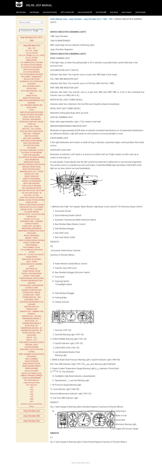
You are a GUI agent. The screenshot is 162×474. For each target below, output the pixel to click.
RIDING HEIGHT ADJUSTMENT (31, 259)
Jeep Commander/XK (85, 12)
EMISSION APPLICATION (31, 162)
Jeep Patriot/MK (100, 12)
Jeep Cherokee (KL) (31, 421)
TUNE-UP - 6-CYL (31, 340)
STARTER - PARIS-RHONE (31, 276)
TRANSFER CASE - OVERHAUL (32, 316)
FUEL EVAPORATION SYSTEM (31, 188)
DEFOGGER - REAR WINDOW (31, 119)
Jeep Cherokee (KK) (31, 416)
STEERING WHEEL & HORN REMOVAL (32, 285)
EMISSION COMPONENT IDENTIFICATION (32, 164)
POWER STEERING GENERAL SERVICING (31, 240)
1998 (31, 394)
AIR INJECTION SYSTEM (31, 79)
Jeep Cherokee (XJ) (31, 45)
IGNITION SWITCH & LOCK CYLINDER (31, 207)
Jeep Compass (126, 12)
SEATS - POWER (31, 262)
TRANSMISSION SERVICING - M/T (31, 330)
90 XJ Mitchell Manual (31, 380)
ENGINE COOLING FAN (32, 176)
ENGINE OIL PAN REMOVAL (31, 179)
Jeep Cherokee (21, 12)
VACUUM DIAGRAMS (31, 347)
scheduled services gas (31, 219)
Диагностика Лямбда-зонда (31, 373)
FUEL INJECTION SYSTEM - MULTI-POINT (31, 190)
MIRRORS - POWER (31, 238)
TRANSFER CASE (31, 309)
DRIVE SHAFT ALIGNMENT (31, 138)
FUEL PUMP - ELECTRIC (31, 195)
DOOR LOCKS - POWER (31, 126)
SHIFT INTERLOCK (31, 269)
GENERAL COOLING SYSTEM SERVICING (31, 200)
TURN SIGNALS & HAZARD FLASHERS (31, 342)
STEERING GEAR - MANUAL (31, 292)
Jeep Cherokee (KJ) (31, 411)
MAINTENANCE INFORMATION (31, 228)
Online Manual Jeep (58, 19)
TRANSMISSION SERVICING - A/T (31, 328)
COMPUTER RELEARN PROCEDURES (31, 112)
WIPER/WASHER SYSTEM (31, 364)
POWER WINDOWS (31, 245)
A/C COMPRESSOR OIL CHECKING (32, 62)
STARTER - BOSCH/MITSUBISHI (31, 273)
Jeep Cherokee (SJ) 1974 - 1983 (31, 39)
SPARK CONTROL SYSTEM (31, 271)
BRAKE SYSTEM (31, 96)
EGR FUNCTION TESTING (31, 145)
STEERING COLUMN (31, 288)
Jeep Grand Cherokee (50, 12)
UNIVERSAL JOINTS (31, 345)
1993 (31, 387)
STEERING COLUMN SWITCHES (31, 290)
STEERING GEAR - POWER (31, 295)
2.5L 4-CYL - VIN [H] (31, 51)
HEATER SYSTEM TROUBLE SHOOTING (31, 205)
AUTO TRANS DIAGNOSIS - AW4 (31, 91)
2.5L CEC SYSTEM (31, 53)
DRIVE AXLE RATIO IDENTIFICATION (31, 131)
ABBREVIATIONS (31, 60)
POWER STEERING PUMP (31, 243)
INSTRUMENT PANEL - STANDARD (31, 221)
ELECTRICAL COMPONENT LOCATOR (31, 150)
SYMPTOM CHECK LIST (31, 307)
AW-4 (31, 93)
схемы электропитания (31, 383)
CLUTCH (31, 110)
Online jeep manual (39, 5)
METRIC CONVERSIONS (31, 236)
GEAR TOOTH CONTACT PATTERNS (31, 198)
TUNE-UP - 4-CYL (31, 337)
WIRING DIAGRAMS (31, 368)
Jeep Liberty (114, 12)
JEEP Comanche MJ (67, 12)
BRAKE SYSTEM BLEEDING (31, 98)
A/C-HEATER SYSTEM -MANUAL (31, 65)
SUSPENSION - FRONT (31, 300)
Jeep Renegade (140, 12)
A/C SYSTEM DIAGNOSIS (31, 72)
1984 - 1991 (31, 48)
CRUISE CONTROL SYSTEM (31, 117)
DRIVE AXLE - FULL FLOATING (31, 129)
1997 (31, 392)
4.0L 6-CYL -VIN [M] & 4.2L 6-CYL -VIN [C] (31, 55)
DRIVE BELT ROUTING (31, 136)
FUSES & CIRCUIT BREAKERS (31, 186)
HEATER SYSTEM (31, 202)
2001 (31, 402)
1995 (31, 390)
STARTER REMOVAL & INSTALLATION (31, 278)
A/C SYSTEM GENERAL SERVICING (31, 74)
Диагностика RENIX (31, 371)
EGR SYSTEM (31, 148)
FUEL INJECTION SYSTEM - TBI (31, 193)
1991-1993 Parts (31, 385)
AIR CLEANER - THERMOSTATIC (31, 77)
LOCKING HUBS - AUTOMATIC (31, 226)
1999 (31, 397)
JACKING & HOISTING (31, 224)
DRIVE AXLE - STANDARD (31, 134)
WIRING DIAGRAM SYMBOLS (31, 366)
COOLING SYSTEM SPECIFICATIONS (31, 115)
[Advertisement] (28, 431)
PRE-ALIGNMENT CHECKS (31, 247)
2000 (31, 399)
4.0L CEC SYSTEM (31, 58)
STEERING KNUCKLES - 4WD (31, 297)
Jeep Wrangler (34, 12)
